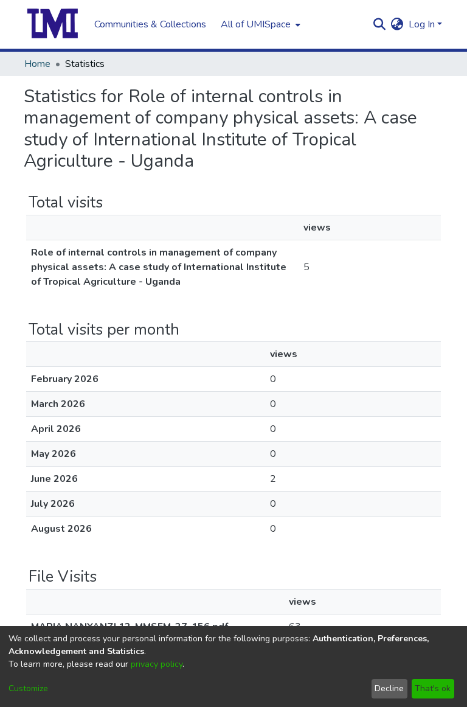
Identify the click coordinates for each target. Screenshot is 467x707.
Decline (389, 688)
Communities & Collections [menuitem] (150, 24)
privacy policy (156, 664)
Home (37, 64)
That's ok (433, 688)
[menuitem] (259, 24)
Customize (28, 688)
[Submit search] (379, 24)
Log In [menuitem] (422, 24)
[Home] (53, 24)
